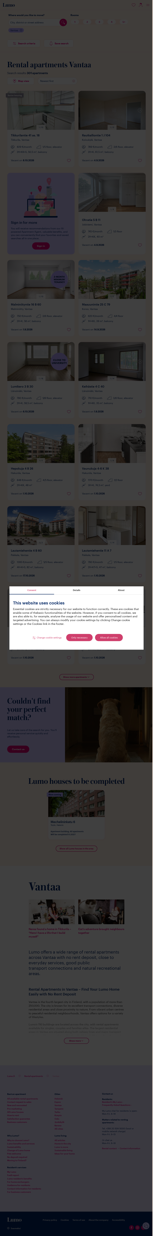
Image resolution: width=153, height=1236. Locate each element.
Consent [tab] (30, 590)
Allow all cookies (108, 637)
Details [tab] (75, 590)
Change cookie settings (48, 637)
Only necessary (78, 637)
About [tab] (120, 590)
